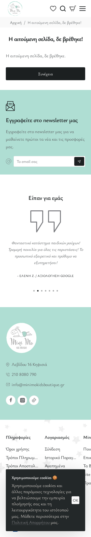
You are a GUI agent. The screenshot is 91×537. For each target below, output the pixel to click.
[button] (34, 291)
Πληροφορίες (18, 437)
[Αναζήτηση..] (63, 8)
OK (75, 500)
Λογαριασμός (57, 437)
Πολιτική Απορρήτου (31, 522)
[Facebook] (11, 400)
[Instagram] (22, 400)
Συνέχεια (45, 74)
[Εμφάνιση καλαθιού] (72, 8)
